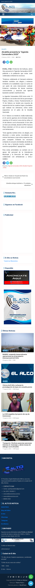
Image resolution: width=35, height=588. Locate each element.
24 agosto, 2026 (7, 360)
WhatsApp (4, 517)
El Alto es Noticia (22, 580)
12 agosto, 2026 (7, 418)
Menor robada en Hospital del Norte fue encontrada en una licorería (16, 177)
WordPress (23, 585)
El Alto (4, 49)
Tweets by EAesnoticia (11, 261)
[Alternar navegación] (3, 14)
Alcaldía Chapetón (27, 166)
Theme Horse (20, 582)
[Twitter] (7, 62)
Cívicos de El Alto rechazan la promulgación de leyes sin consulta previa (17, 386)
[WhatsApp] (11, 62)
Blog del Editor (6, 510)
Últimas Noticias (8, 331)
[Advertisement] (17, 234)
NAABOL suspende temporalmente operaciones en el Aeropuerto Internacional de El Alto (15, 356)
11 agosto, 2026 (7, 449)
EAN (13, 57)
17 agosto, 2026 (7, 389)
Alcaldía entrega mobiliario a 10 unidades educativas (18, 184)
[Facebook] (4, 62)
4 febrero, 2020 (6, 57)
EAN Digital (16, 389)
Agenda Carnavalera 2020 (15, 166)
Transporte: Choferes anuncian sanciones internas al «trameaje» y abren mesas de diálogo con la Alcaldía (17, 445)
